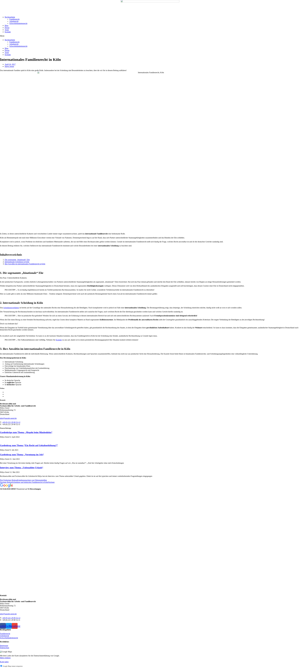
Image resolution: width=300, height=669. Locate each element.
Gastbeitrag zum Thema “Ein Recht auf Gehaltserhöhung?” (29, 445)
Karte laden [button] (4, 662)
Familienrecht (14, 19)
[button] (150, 36)
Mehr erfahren (5, 658)
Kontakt (8, 32)
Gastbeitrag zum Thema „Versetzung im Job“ (22, 454)
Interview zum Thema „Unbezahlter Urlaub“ (21, 467)
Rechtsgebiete (10, 17)
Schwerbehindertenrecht (18, 23)
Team (7, 30)
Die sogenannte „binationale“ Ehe (17, 260)
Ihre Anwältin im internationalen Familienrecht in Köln (25, 264)
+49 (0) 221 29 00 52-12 (11, 422)
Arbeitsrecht (13, 21)
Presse (7, 28)
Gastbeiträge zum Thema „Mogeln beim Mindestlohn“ (26, 432)
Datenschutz (4, 648)
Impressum (4, 646)
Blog (6, 26)
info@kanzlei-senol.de (8, 418)
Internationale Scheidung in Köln (17, 262)
